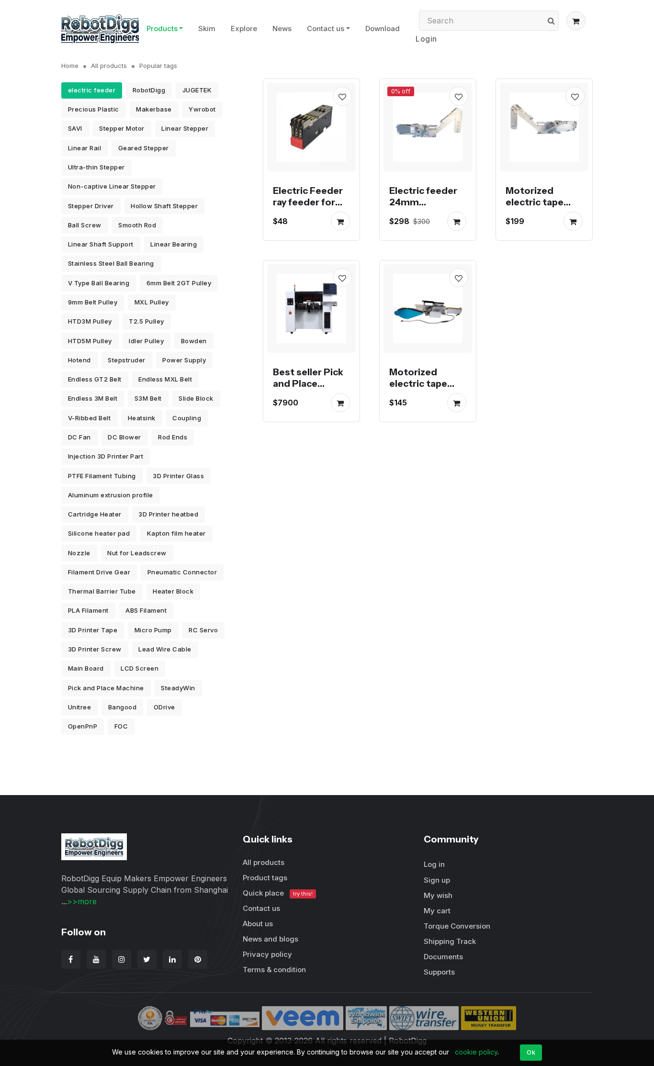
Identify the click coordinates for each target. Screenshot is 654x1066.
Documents (443, 956)
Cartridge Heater (95, 514)
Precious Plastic (93, 109)
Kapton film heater (176, 533)
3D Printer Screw (95, 649)
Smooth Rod (137, 225)
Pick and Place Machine (106, 688)
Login (426, 39)
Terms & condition (274, 969)
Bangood (122, 707)
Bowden (194, 341)
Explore (244, 28)
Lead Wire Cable (165, 649)
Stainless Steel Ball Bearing (111, 263)
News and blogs (270, 938)
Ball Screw (84, 225)
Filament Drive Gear (99, 572)
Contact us (325, 28)
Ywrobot (202, 109)
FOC (121, 726)
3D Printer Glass (178, 476)
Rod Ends (172, 437)
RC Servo (203, 630)
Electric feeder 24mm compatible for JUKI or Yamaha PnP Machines (424, 213)
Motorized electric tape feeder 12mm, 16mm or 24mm (541, 208)
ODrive (164, 707)
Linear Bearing (173, 244)
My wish (438, 895)
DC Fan (79, 437)
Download (382, 28)
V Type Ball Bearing (99, 283)
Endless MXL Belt (165, 379)
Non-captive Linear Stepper (112, 186)
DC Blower (124, 437)
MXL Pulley (152, 302)
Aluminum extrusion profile (110, 495)
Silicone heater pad (99, 533)
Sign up (437, 880)
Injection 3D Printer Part (106, 456)
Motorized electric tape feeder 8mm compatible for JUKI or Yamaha (424, 395)
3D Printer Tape (93, 630)
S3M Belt (148, 398)
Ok (531, 1052)
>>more (82, 901)
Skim (206, 28)
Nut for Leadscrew (137, 553)
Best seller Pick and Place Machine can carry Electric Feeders (308, 395)
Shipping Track (450, 941)
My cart (437, 910)
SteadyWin (178, 688)
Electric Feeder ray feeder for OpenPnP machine (308, 208)
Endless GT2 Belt (95, 379)
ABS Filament (146, 610)
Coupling (186, 418)
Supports (439, 971)
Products (162, 28)
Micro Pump (153, 630)
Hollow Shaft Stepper (164, 206)
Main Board (86, 668)
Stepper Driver (91, 206)
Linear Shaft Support (101, 244)
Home (70, 65)
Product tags (265, 877)
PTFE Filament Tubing (102, 476)
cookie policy (476, 1052)
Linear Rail (84, 148)
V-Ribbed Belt (89, 418)
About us (258, 923)
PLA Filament (88, 610)
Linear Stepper (184, 128)
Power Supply (184, 360)
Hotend (79, 360)
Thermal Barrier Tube (102, 591)
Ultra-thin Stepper (96, 167)
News (282, 28)
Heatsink (142, 418)
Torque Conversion (457, 926)
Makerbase (154, 109)
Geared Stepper (143, 148)
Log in (434, 864)
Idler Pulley (146, 341)
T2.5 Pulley (146, 321)
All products (109, 65)
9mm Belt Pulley (93, 302)
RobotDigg (149, 90)
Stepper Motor (122, 128)
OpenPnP (83, 726)
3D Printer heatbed (168, 514)
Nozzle (79, 553)
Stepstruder (127, 360)
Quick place (278, 893)
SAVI (75, 128)
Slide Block (196, 398)
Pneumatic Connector (182, 572)
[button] (576, 20)
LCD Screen (139, 668)
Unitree (79, 707)
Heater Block (173, 591)
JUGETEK (197, 90)
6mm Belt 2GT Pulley (179, 283)
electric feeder (92, 90)
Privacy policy (267, 954)
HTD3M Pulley (90, 321)
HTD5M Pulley (90, 341)
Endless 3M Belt (93, 398)
